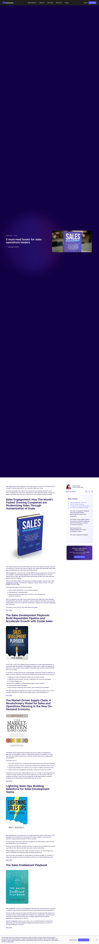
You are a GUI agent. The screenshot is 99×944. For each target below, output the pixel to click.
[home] (8, 3)
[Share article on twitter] (89, 491)
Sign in (85, 2)
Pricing (66, 2)
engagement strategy (12, 582)
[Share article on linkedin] (86, 491)
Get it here (9, 610)
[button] (32, 2)
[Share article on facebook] (92, 491)
